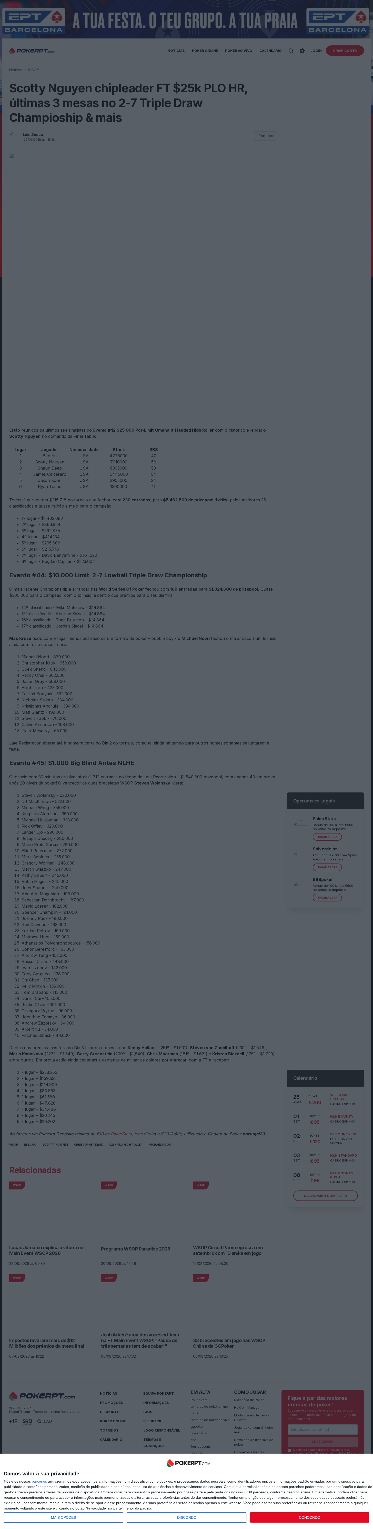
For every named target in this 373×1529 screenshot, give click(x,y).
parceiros (39, 1481)
